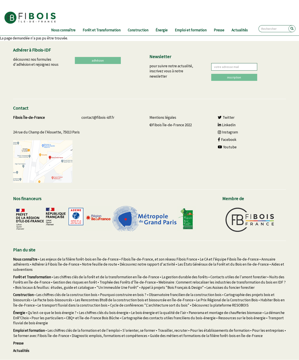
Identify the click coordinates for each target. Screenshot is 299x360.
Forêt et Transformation (102, 30)
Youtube (230, 147)
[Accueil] (35, 17)
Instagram (230, 132)
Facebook (228, 139)
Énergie (162, 30)
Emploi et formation (191, 30)
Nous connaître (63, 30)
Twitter (228, 117)
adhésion (98, 60)
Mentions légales (163, 117)
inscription (234, 77)
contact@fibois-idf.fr (97, 117)
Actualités (240, 30)
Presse (219, 30)
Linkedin (229, 124)
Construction (138, 30)
